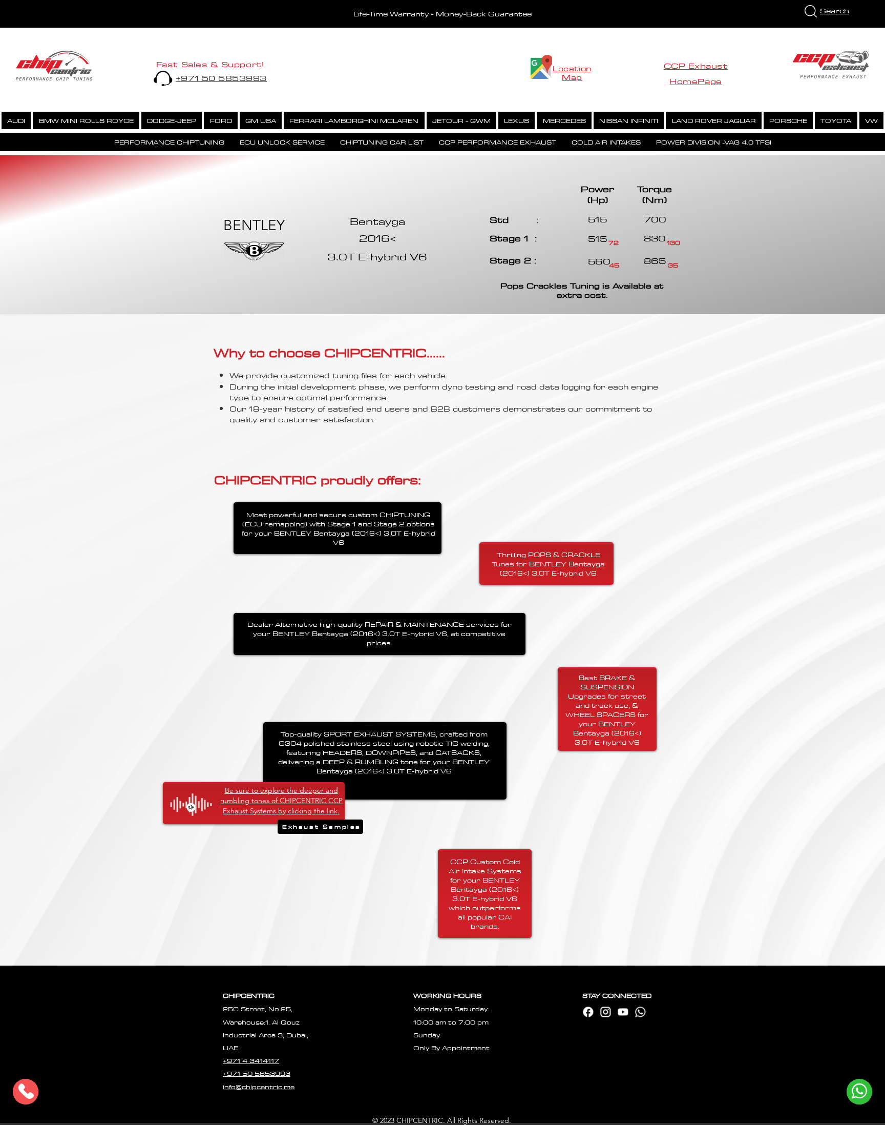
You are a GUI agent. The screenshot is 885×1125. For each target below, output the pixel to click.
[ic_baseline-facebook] (588, 1012)
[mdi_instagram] (605, 1012)
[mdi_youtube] (623, 1012)
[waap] (640, 1012)
